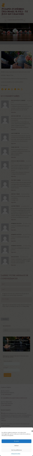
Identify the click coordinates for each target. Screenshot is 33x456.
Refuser (16, 445)
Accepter (16, 441)
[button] (30, 429)
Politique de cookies (15, 453)
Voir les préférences (16, 450)
